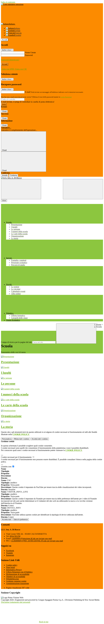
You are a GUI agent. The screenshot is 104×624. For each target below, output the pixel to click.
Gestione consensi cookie (16, 581)
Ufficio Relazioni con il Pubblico (19, 572)
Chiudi (4, 111)
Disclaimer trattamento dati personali (15, 602)
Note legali (10, 567)
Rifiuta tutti (21, 439)
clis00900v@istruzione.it (32, 538)
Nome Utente (30, 52)
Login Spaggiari (66, 97)
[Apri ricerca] (83, 189)
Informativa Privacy (14, 570)
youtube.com (6, 466)
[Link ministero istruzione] (12, 4)
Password (29, 55)
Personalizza (7, 439)
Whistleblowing (12, 579)
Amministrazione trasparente (17, 583)
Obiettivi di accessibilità (15, 576)
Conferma (13, 175)
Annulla (4, 175)
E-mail (27, 92)
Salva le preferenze (21, 519)
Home (98, 324)
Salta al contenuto (8, 2)
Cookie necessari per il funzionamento (16, 457)
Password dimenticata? (10, 60)
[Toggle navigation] (21, 189)
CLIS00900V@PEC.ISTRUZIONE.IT (37, 541)
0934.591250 (15, 536)
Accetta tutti (40, 439)
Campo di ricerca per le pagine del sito (16, 342)
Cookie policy (11, 565)
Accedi (4, 40)
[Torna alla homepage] (52, 178)
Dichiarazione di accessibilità (17, 574)
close (4, 201)
